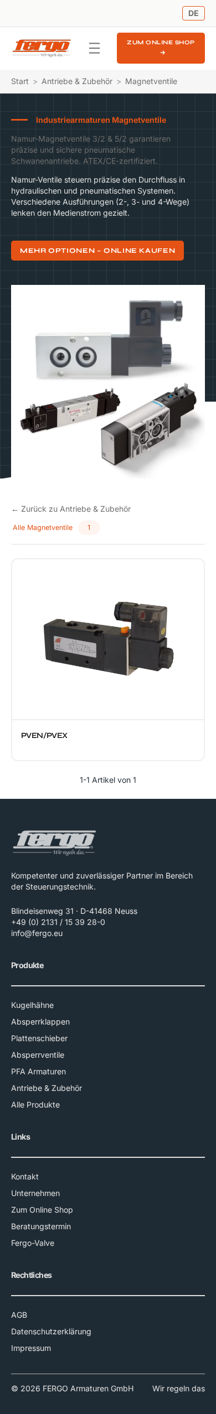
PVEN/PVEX (44, 735)
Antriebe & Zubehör (77, 81)
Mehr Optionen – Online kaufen (97, 250)
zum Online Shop (161, 42)
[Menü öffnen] (94, 48)
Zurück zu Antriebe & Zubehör (71, 508)
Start (20, 81)
